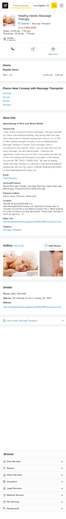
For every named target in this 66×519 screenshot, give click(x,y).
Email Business (10, 178)
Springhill (7, 105)
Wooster (6, 97)
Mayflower (7, 93)
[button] (61, 5)
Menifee (6, 101)
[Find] (54, 5)
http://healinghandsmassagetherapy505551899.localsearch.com (32, 222)
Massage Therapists (41, 23)
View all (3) (18, 246)
